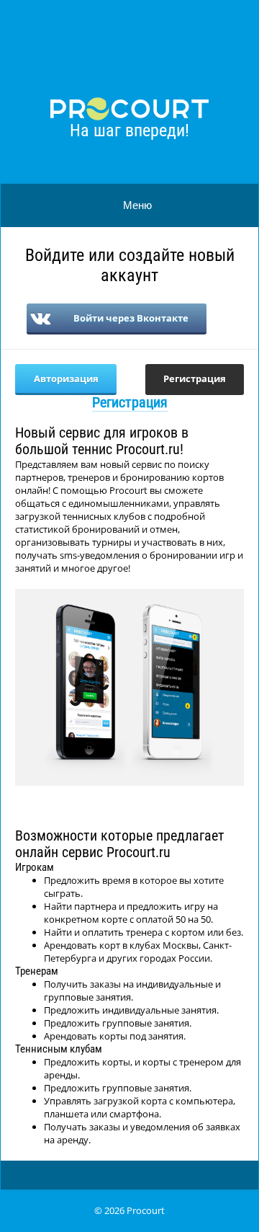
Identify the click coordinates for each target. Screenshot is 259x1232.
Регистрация (194, 378)
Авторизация (66, 378)
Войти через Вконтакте (130, 317)
